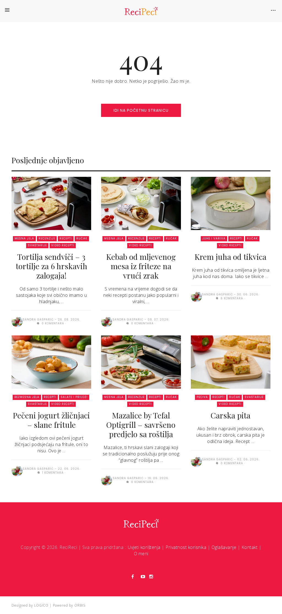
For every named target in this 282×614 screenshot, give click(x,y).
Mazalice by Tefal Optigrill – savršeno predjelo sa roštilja (140, 424)
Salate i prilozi (74, 397)
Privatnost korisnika (186, 547)
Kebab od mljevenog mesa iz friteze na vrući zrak (141, 266)
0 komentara (52, 323)
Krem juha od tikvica (230, 257)
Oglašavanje (224, 547)
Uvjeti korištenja (144, 547)
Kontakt (250, 547)
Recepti (65, 238)
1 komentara (52, 473)
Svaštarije (37, 245)
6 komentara (231, 298)
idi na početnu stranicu (141, 110)
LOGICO (41, 605)
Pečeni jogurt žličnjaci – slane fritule (51, 420)
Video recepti (62, 245)
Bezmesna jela (26, 397)
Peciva (202, 397)
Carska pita (230, 415)
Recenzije (47, 238)
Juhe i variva (214, 238)
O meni (141, 554)
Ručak (81, 238)
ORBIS (79, 605)
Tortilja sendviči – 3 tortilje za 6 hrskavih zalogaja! (51, 266)
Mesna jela (24, 238)
